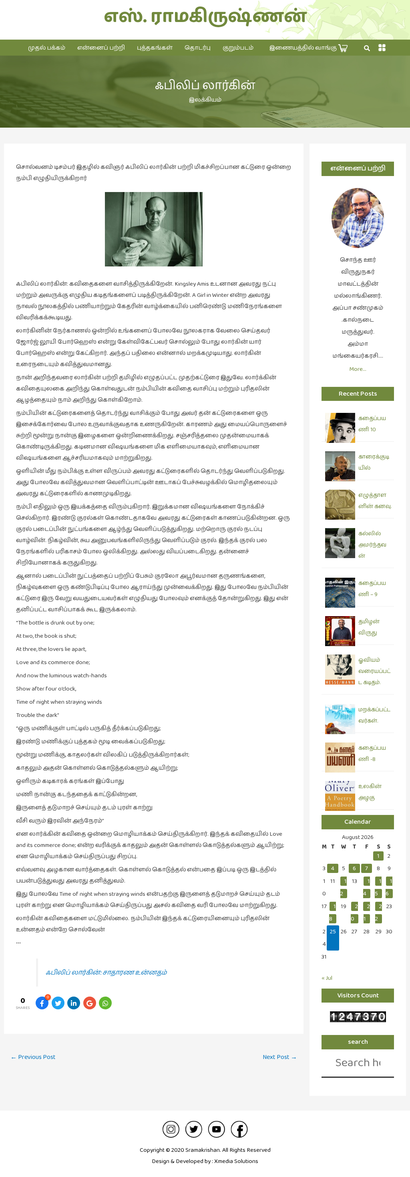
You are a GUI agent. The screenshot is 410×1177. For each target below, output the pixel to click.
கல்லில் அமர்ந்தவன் (372, 544)
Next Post (280, 1057)
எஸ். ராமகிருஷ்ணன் (205, 16)
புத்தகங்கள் (155, 47)
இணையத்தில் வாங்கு (303, 47)
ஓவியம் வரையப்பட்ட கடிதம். (374, 671)
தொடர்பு (198, 47)
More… (357, 369)
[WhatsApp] (105, 1003)
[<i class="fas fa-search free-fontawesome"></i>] (367, 48)
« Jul (327, 978)
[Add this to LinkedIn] (73, 1003)
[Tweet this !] (58, 1003)
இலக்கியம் (205, 99)
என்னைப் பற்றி (101, 47)
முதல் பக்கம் (46, 47)
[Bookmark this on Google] (89, 1003)
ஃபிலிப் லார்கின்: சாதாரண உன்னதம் (106, 972)
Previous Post (33, 1057)
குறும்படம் (238, 47)
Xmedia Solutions (236, 1161)
